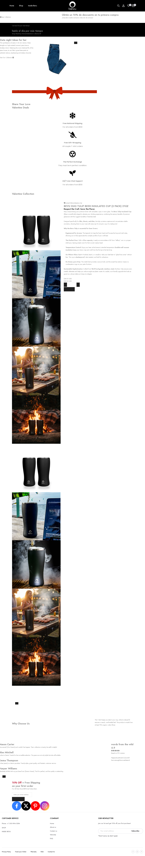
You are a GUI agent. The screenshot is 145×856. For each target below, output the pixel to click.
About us (53, 827)
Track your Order (20, 852)
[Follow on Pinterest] (141, 851)
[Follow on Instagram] (137, 851)
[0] (128, 6)
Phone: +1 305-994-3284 (11, 823)
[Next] (16, 703)
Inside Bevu (32, 5)
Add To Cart (69, 289)
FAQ (51, 838)
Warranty (53, 835)
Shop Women (22, 34)
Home (12, 5)
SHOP (4, 828)
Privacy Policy (6, 852)
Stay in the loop (18, 799)
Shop (21, 5)
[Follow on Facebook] (133, 851)
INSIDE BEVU (6, 831)
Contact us (53, 831)
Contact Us (51, 852)
